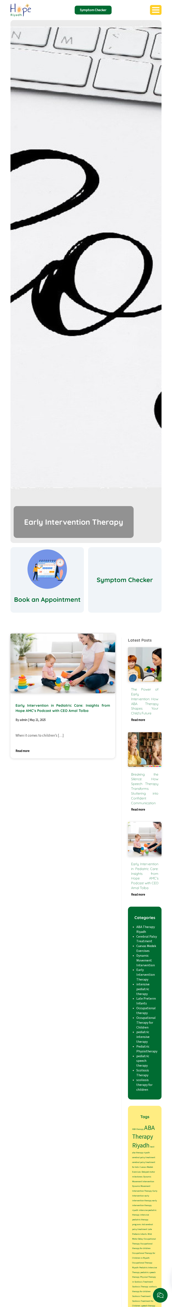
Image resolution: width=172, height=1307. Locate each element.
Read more (23, 751)
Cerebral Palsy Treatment (146, 939)
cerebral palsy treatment (143, 1157)
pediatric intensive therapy (143, 1037)
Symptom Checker (93, 10)
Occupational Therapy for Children (146, 1023)
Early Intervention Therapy (145, 975)
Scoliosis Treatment (141, 1296)
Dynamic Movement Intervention (145, 960)
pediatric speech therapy (142, 1061)
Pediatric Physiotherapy (146, 1049)
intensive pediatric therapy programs (140, 1219)
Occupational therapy (146, 1010)
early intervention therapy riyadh (144, 1205)
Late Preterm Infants (146, 1001)
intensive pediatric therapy (143, 989)
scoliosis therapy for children (144, 1085)
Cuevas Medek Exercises (146, 948)
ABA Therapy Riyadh (145, 929)
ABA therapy (138, 1129)
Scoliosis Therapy (142, 1073)
